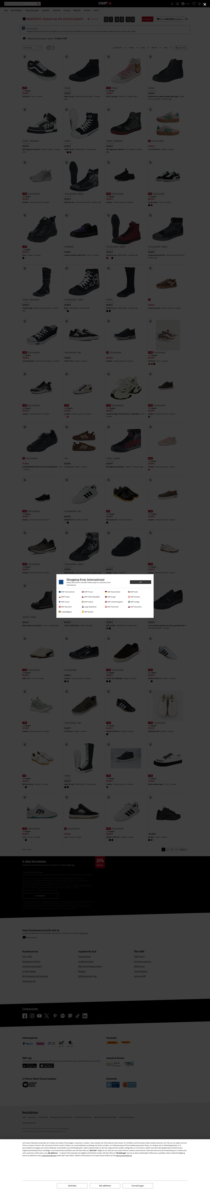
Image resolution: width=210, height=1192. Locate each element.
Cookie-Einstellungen (49, 1155)
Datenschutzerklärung (124, 1155)
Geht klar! (72, 1186)
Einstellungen (138, 1185)
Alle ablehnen (105, 1186)
